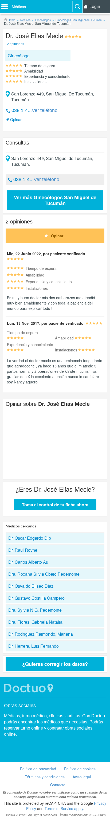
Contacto (57, 784)
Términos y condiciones (45, 776)
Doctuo (29, 688)
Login (94, 6)
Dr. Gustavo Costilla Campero (36, 598)
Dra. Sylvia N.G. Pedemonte (35, 610)
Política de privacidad (38, 768)
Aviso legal (82, 776)
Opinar (16, 119)
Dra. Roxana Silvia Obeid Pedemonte (44, 574)
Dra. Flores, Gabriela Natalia (35, 622)
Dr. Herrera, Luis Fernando (33, 646)
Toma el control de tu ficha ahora (55, 505)
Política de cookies (80, 768)
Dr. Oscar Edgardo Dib (29, 538)
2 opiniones (15, 44)
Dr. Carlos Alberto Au (28, 562)
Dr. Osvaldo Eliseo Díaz (30, 586)
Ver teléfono (44, 110)
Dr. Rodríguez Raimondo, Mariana (40, 634)
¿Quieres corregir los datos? (55, 663)
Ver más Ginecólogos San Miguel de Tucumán (55, 200)
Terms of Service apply (64, 808)
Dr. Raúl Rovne (22, 550)
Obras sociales (20, 705)
